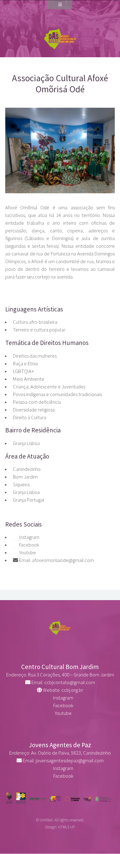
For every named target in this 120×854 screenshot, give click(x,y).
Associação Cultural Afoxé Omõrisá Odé (60, 83)
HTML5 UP (66, 827)
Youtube (27, 552)
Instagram (28, 537)
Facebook (28, 545)
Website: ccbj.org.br (62, 690)
